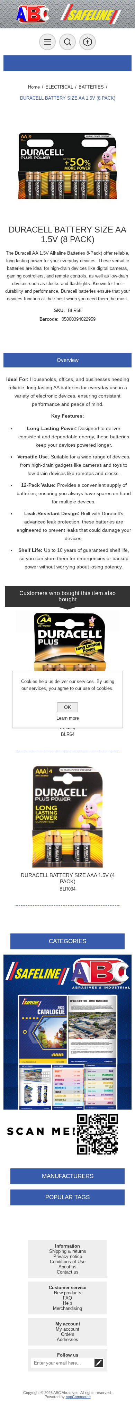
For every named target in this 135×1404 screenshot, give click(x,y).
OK (67, 707)
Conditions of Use (68, 1261)
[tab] (67, 360)
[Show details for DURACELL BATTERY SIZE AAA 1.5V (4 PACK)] (67, 817)
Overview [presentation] (68, 360)
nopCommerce (78, 1397)
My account (67, 1329)
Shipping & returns (67, 1251)
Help (67, 1303)
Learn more (67, 718)
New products (67, 1292)
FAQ (67, 1298)
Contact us (68, 1272)
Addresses (67, 1339)
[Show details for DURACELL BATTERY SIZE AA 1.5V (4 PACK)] (67, 662)
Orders (67, 1334)
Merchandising (67, 1308)
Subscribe (98, 1363)
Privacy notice (67, 1256)
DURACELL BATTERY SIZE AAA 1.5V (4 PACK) (68, 878)
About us (67, 1266)
